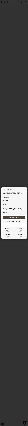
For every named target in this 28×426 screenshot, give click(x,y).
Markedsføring (20, 228)
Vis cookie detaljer (14, 224)
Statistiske (20, 234)
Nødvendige (7, 228)
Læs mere (5, 212)
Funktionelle (7, 234)
